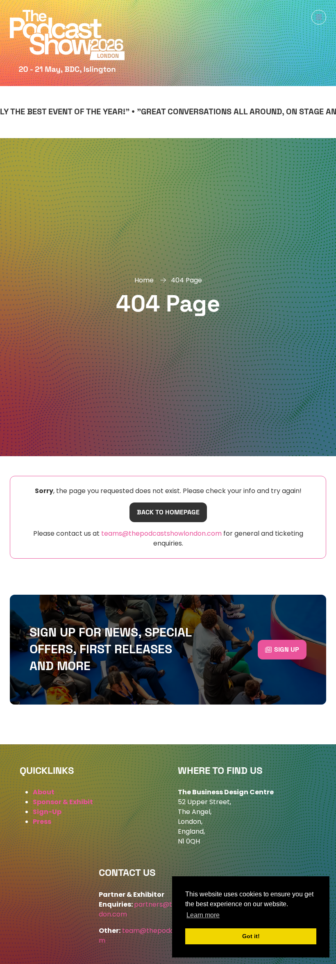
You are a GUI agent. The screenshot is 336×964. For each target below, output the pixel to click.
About (43, 792)
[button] (318, 17)
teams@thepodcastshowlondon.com (161, 533)
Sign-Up (47, 811)
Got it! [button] (251, 936)
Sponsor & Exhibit (63, 802)
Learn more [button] (203, 915)
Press (42, 821)
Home (144, 280)
